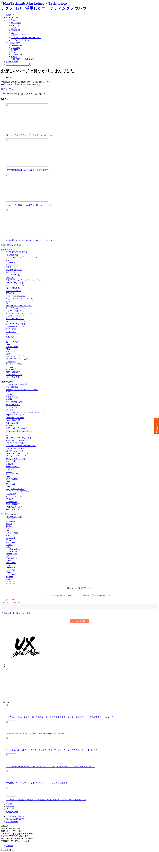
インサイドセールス (15, 311)
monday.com (11, 581)
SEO (8, 354)
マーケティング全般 (15, 285)
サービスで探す (13, 43)
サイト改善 (16, 23)
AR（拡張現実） (13, 291)
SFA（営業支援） (13, 377)
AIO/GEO (10, 519)
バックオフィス (13, 275)
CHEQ (9, 547)
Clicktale (9, 572)
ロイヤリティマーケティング (19, 305)
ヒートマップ (12, 342)
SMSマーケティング (15, 283)
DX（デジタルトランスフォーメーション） (25, 280)
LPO (8, 344)
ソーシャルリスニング (16, 326)
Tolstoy (9, 526)
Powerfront (10, 542)
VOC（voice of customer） (17, 296)
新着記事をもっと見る (11, 245)
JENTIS (9, 524)
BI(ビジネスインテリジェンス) (19, 298)
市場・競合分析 (13, 288)
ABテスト (15, 25)
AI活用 (9, 267)
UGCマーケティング (20, 35)
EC (12, 33)
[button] (156, 426)
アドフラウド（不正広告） (18, 359)
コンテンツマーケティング (18, 321)
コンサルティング (14, 517)
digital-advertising (13, 549)
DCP (8, 260)
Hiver (8, 528)
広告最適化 (16, 30)
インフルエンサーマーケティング (26, 38)
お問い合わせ (12, 822)
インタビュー (12, 17)
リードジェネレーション (17, 308)
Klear (13, 52)
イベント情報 (12, 533)
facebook (9, 846)
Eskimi (8, 530)
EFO (8, 349)
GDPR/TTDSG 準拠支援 (16, 252)
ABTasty (9, 545)
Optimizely (15, 48)
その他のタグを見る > (20, 40)
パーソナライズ (13, 334)
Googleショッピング (15, 356)
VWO (8, 540)
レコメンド (11, 332)
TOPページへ (7, 89)
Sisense (14, 56)
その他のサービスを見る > (22, 59)
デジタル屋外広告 (14, 270)
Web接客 (10, 277)
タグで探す (11, 20)
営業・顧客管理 (13, 372)
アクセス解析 (12, 347)
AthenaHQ (10, 521)
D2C (8, 301)
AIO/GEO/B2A (12, 265)
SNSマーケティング (15, 319)
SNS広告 (10, 367)
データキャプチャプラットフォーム (22, 257)
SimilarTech (10, 583)
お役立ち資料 (12, 61)
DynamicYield (16, 54)
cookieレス (10, 262)
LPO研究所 (11, 567)
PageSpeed (10, 538)
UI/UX (14, 28)
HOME (9, 804)
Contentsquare (16, 45)
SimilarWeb (10, 570)
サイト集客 (11, 351)
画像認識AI (11, 293)
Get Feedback (11, 558)
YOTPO (14, 50)
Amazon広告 (11, 369)
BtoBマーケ (11, 563)
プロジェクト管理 (14, 375)
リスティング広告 (14, 364)
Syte (7, 556)
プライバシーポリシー (16, 816)
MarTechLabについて (15, 819)
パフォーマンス (13, 272)
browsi (8, 565)
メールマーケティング (16, 324)
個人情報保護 (12, 255)
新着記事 (10, 15)
